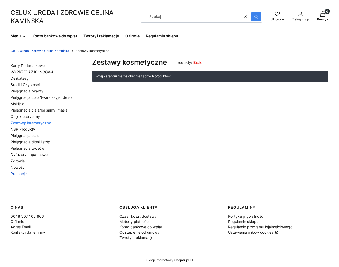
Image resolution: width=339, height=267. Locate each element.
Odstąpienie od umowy (139, 232)
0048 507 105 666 (27, 216)
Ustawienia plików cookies (251, 232)
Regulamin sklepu (243, 221)
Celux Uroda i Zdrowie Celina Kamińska (40, 51)
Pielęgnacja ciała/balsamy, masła (39, 110)
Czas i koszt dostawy (138, 216)
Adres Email (21, 227)
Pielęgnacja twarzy (27, 91)
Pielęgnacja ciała (25, 135)
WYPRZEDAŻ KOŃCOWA (32, 72)
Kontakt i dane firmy (28, 232)
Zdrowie (18, 161)
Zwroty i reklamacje (136, 237)
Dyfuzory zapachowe (29, 154)
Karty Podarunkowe (28, 65)
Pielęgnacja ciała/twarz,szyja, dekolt (42, 97)
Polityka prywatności (246, 216)
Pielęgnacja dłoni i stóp (30, 142)
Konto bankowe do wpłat (140, 227)
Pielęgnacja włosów (27, 148)
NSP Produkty (23, 129)
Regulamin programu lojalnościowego (260, 227)
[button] (256, 16)
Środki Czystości (25, 84)
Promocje (19, 173)
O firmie (17, 221)
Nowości (18, 167)
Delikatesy (20, 78)
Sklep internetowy (167, 260)
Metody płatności (134, 221)
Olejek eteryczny (25, 116)
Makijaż (17, 103)
